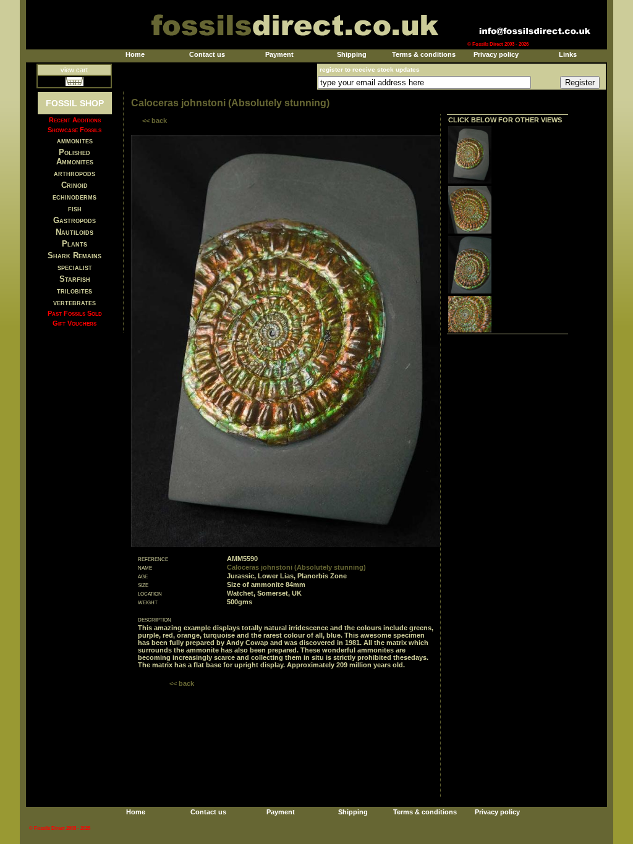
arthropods (74, 173)
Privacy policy (496, 54)
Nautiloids (74, 232)
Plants (74, 243)
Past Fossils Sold (75, 313)
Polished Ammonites (74, 157)
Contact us (207, 54)
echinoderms (74, 196)
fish (75, 208)
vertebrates (74, 302)
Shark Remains (74, 255)
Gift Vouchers (74, 323)
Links (568, 54)
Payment (279, 54)
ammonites (75, 140)
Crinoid (74, 185)
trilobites (74, 290)
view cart (74, 70)
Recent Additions (75, 120)
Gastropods (74, 220)
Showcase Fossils (74, 129)
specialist (74, 267)
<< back (154, 120)
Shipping (352, 54)
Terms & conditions (424, 54)
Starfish (74, 279)
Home (135, 54)
